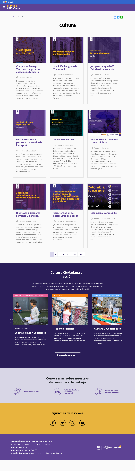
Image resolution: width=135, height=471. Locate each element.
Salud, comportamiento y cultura (106, 296)
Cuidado (17, 328)
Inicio (14, 17)
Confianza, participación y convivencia (29, 296)
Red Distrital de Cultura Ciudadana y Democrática (72, 392)
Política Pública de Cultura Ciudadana (111, 392)
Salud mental (25, 328)
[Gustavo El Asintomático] (110, 335)
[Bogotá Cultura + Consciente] (30, 336)
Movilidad (58, 296)
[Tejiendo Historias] (70, 334)
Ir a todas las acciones (66, 355)
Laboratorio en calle (31, 392)
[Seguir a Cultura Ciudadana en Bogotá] (53, 423)
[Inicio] (13, 7)
